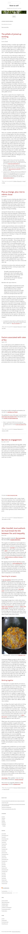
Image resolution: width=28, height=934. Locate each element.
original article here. (15, 539)
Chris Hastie (4, 778)
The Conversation (20, 538)
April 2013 (4, 850)
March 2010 (4, 880)
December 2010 (5, 869)
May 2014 (4, 845)
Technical (4, 824)
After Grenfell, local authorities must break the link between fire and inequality (14, 531)
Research (19, 181)
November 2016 (5, 838)
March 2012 (4, 857)
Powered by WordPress (16, 931)
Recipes (3, 821)
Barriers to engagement (12, 439)
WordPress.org (5, 923)
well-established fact (17, 563)
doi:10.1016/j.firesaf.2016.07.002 (9, 416)
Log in (3, 918)
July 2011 (3, 862)
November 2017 (5, 835)
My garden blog (6, 888)
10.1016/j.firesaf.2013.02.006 (13, 163)
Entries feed (4, 920)
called (5, 550)
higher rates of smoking (7, 606)
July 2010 (3, 873)
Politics (15, 181)
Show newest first (5, 27)
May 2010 (4, 876)
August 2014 (4, 844)
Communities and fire (6, 909)
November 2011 (5, 859)
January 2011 (4, 868)
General (15, 326)
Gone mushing (5, 900)
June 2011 (4, 864)
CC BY (24, 655)
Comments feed (5, 922)
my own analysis (7, 579)
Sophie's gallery (5, 905)
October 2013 (4, 849)
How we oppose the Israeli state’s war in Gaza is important (13, 801)
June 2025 (4, 833)
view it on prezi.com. (12, 495)
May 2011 (4, 866)
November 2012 (5, 854)
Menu (14, 16)
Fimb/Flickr (20, 655)
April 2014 (4, 847)
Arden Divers (4, 910)
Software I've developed (6, 907)
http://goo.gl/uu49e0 (16, 323)
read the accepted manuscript (11, 418)
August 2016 (4, 840)
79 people (12, 547)
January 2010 (4, 883)
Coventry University (19, 779)
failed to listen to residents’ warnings (14, 557)
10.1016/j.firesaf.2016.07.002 (21, 424)
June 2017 (4, 837)
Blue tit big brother (5, 902)
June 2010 (4, 874)
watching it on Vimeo (12, 412)
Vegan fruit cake (5, 802)
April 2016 (4, 842)
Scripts (4, 825)
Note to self (14, 6)
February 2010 (5, 881)
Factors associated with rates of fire (9, 809)
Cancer (3, 816)
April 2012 (4, 856)
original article (16, 784)
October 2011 (4, 861)
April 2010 (4, 878)
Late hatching (4, 891)
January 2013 (4, 852)
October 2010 (4, 871)
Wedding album (5, 904)
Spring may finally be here (7, 892)
